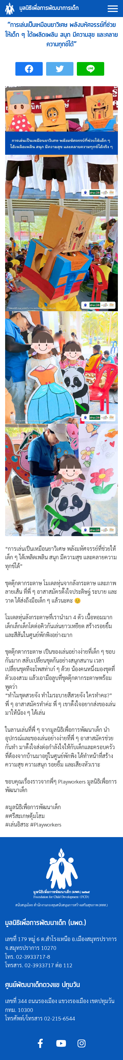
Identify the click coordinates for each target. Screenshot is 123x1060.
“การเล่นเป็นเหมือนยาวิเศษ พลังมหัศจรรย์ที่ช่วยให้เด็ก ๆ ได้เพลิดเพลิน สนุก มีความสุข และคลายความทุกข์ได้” (61, 34)
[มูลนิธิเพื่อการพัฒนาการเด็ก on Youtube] (61, 1043)
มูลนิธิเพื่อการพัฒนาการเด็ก (49, 8)
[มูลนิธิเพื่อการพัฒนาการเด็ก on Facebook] (40, 1043)
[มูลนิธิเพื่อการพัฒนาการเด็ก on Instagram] (81, 1043)
